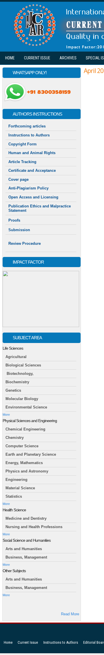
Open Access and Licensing (33, 197)
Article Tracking (22, 162)
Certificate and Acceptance (32, 170)
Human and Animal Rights (31, 153)
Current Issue (37, 58)
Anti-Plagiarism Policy (28, 188)
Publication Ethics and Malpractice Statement (39, 208)
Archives (68, 58)
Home (10, 58)
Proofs (14, 220)
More (6, 414)
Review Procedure (24, 243)
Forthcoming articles (27, 126)
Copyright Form (22, 144)
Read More (70, 614)
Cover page (18, 179)
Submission (19, 230)
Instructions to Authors (29, 135)
